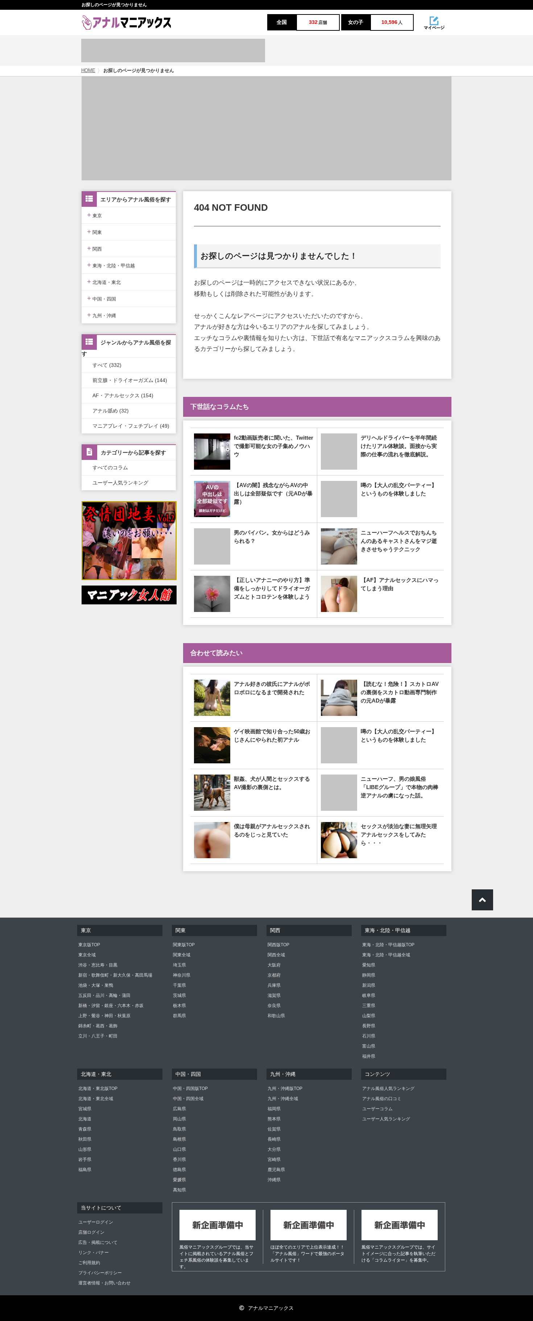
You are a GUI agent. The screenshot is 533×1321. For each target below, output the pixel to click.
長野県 (368, 1025)
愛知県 (368, 965)
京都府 (274, 975)
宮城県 (84, 1108)
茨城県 (179, 995)
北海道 (84, 1118)
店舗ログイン (91, 1232)
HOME (88, 70)
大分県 (274, 1149)
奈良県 (274, 1005)
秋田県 (84, 1139)
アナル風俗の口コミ (381, 1098)
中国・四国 (101, 298)
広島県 (179, 1108)
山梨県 (368, 1015)
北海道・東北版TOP (97, 1088)
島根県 (179, 1139)
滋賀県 (274, 995)
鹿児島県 (276, 1169)
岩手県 (84, 1159)
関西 (94, 248)
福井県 (368, 1056)
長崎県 (274, 1139)
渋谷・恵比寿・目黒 (97, 965)
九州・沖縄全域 (283, 1098)
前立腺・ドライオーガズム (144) (129, 380)
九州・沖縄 (101, 315)
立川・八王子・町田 (97, 1036)
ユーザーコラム (377, 1108)
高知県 (179, 1189)
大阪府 (274, 965)
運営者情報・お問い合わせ (104, 1283)
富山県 (368, 1046)
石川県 (368, 1036)
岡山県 (179, 1118)
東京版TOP (89, 944)
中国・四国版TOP (190, 1088)
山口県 (179, 1149)
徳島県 (179, 1169)
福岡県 (274, 1108)
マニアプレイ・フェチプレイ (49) (130, 426)
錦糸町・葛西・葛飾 (97, 1025)
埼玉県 (179, 965)
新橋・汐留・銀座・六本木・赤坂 (111, 1005)
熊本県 (274, 1118)
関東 (94, 231)
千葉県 (179, 985)
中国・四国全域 (188, 1098)
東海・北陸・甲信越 (111, 265)
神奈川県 (181, 975)
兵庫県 (274, 985)
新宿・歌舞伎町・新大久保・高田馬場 (115, 975)
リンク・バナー (93, 1252)
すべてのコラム (110, 467)
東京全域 (87, 954)
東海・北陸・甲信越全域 (386, 954)
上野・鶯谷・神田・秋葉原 (104, 1015)
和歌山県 (276, 1015)
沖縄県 (274, 1179)
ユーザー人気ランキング (120, 483)
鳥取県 (179, 1129)
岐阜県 (368, 995)
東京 (94, 215)
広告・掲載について (97, 1242)
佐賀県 (274, 1129)
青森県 (84, 1129)
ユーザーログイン (95, 1222)
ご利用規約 (89, 1262)
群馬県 (179, 1015)
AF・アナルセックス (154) (122, 395)
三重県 (368, 1005)
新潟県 (368, 985)
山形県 (84, 1149)
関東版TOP (184, 944)
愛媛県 (179, 1179)
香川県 (179, 1159)
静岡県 (368, 975)
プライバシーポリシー (100, 1272)
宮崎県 (274, 1159)
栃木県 (179, 1005)
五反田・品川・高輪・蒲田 (104, 995)
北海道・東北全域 (95, 1098)
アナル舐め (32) (110, 411)
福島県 (84, 1169)
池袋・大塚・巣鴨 (95, 985)
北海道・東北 (104, 281)
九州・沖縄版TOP (285, 1088)
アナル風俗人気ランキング (388, 1088)
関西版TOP (278, 944)
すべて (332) (106, 365)
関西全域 (276, 954)
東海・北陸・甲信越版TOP (388, 944)
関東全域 (181, 954)
